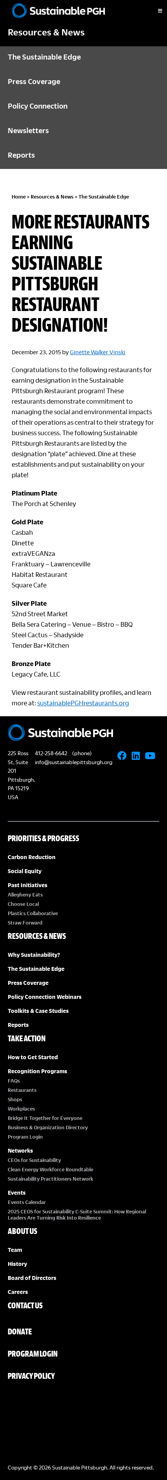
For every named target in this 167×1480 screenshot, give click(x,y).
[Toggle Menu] (153, 11)
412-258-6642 (51, 753)
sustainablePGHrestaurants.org (83, 703)
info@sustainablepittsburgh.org (73, 762)
